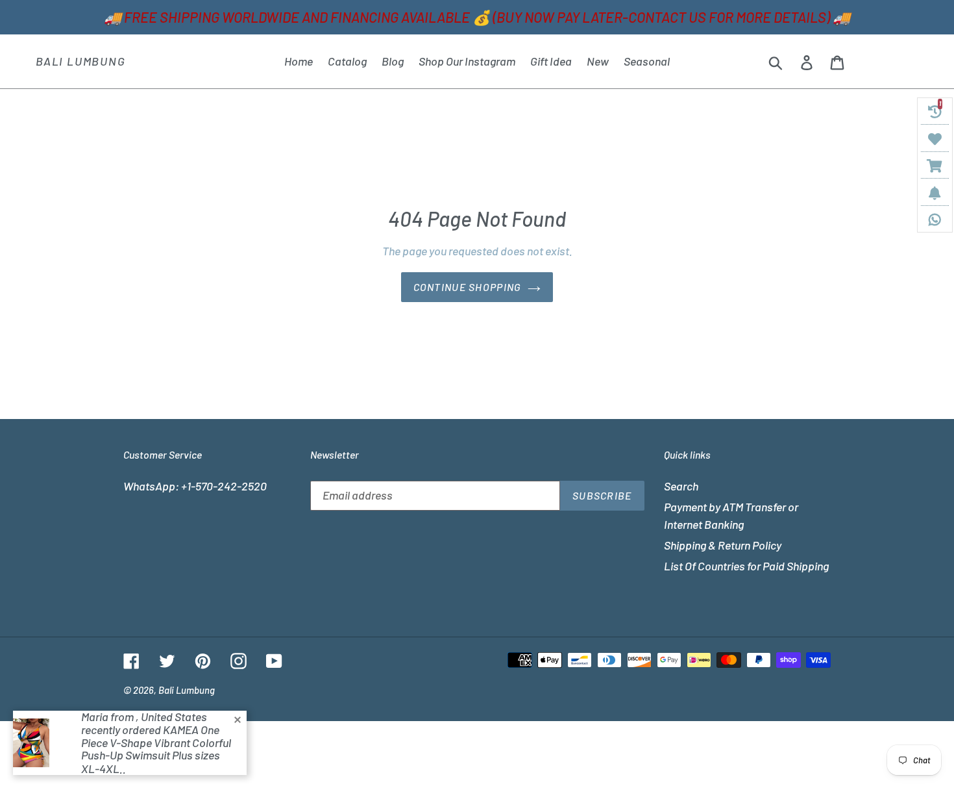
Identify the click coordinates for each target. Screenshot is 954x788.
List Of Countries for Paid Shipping (746, 566)
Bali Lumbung (81, 61)
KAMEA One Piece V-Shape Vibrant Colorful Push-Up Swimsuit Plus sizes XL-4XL (156, 748)
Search (681, 486)
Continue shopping (467, 287)
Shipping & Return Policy (722, 545)
